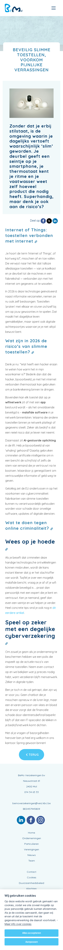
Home (31, 832)
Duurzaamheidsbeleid (31, 883)
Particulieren (31, 843)
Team (31, 860)
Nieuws (31, 855)
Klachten (31, 888)
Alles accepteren (31, 932)
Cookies (31, 877)
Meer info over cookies (18, 924)
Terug (33, 754)
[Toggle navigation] (53, 8)
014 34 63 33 (31, 792)
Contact (31, 871)
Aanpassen (31, 941)
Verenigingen (31, 849)
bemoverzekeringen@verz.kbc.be (31, 803)
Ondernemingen (31, 838)
